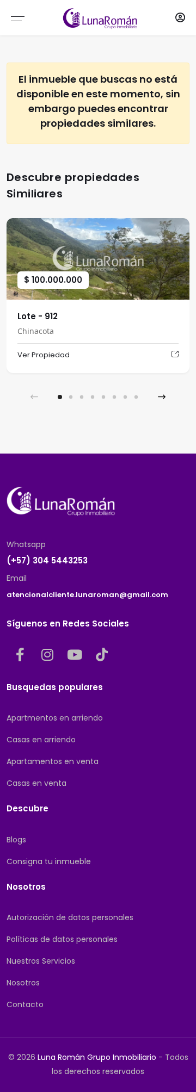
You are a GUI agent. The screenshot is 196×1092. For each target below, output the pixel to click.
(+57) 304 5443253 (47, 560)
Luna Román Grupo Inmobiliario (97, 1057)
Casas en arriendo (41, 739)
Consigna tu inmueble (49, 861)
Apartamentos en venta (53, 761)
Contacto (25, 1004)
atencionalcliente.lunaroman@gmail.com (87, 595)
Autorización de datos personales (70, 917)
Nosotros (23, 982)
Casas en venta (36, 783)
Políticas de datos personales (62, 939)
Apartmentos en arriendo (55, 717)
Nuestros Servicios (41, 960)
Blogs (16, 839)
